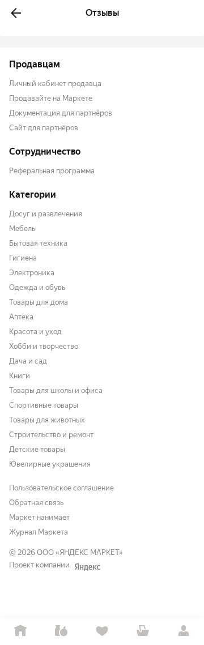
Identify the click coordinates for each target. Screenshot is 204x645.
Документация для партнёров (60, 113)
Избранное (102, 631)
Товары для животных (47, 420)
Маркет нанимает (39, 517)
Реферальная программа (52, 170)
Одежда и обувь (37, 287)
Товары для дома (38, 302)
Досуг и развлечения (45, 214)
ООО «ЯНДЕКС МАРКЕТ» (80, 552)
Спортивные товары (43, 405)
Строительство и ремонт (51, 434)
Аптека (21, 317)
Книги (19, 375)
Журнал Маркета (38, 532)
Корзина (142, 631)
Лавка (61, 631)
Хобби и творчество (43, 346)
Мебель (22, 228)
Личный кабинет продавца (55, 83)
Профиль (183, 631)
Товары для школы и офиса (56, 390)
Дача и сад (28, 361)
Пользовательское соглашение (61, 488)
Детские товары (37, 449)
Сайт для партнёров (43, 127)
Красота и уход (35, 331)
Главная (20, 631)
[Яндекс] (87, 567)
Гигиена (23, 258)
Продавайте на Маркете (50, 98)
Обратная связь (36, 502)
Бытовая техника (38, 243)
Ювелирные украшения (50, 464)
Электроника (31, 272)
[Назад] (16, 13)
